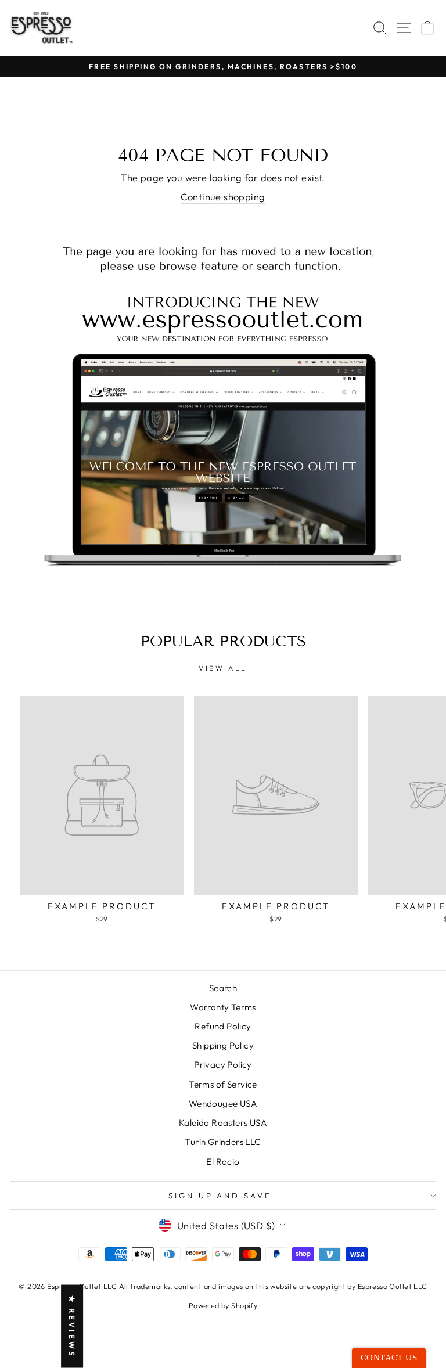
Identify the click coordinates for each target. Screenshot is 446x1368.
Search (223, 987)
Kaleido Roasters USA (223, 1122)
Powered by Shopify (223, 1305)
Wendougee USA (223, 1103)
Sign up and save (220, 1195)
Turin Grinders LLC (223, 1141)
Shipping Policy (223, 1045)
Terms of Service (223, 1084)
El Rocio (222, 1161)
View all (223, 668)
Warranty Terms (223, 1007)
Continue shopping (223, 196)
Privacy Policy (223, 1064)
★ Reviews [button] (72, 1326)
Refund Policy (223, 1026)
